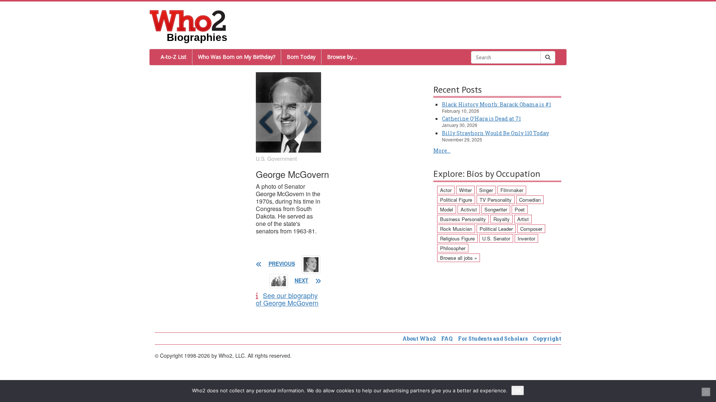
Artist (523, 219)
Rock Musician (456, 228)
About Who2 (419, 338)
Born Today (301, 56)
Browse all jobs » (458, 257)
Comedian (530, 199)
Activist (469, 209)
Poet (520, 209)
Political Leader (496, 228)
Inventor (526, 238)
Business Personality (463, 219)
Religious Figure (457, 238)
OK (517, 390)
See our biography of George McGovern (287, 298)
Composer (531, 228)
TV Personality (496, 199)
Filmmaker (511, 190)
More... (441, 150)
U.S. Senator (496, 238)
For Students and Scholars (493, 338)
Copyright (547, 338)
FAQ (447, 338)
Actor (446, 190)
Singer (486, 190)
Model (446, 209)
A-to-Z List (173, 56)
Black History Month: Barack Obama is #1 (496, 104)
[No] (705, 391)
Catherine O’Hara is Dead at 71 (481, 118)
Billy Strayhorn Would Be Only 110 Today (495, 133)
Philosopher (452, 248)
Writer (465, 190)
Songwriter (495, 209)
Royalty (501, 219)
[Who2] (188, 20)
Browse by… (342, 56)
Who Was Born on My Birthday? (236, 56)
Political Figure (456, 199)
